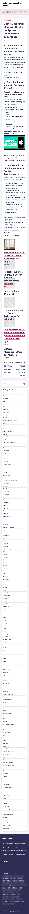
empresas (11, 885)
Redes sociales (6, 716)
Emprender (5, 532)
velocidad (7, 358)
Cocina (5, 456)
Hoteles (5, 598)
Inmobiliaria (6, 612)
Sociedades (6, 770)
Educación (5, 524)
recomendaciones (7, 713)
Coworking (5, 486)
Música (4, 664)
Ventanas (5, 817)
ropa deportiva (6, 896)
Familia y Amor (6, 562)
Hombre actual (6, 595)
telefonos (5, 792)
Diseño (4, 519)
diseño (21, 882)
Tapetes (5, 776)
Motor (4, 653)
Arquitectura (6, 412)
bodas (22, 875)
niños (13, 892)
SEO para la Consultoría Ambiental (11, 847)
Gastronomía (6, 579)
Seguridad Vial (6, 754)
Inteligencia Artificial (8, 614)
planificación (5, 894)
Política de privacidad (7, 866)
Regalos (5, 721)
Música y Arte (6, 666)
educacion (5, 885)
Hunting (5, 601)
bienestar (16, 875)
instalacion (5, 889)
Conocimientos (6, 469)
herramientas (6, 587)
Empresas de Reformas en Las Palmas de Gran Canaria (14, 851)
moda (4, 892)
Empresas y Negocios (8, 549)
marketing (5, 634)
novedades (6, 683)
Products (5, 697)
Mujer (4, 658)
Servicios (5, 759)
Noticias (5, 680)
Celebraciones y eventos (9, 442)
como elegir (20, 878)
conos (4, 880)
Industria (5, 604)
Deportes (5, 510)
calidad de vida (7, 437)
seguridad (5, 749)
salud (12, 896)
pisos (18, 892)
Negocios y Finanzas (8, 675)
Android (5, 404)
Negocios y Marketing (8, 677)
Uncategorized (6, 811)
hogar (9, 887)
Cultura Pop (6, 491)
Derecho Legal (6, 516)
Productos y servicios (8, 694)
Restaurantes (6, 727)
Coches (5, 453)
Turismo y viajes (7, 809)
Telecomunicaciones (8, 787)
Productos (5, 691)
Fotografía (5, 573)
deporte (10, 882)
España (5, 554)
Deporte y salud (7, 508)
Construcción (6, 475)
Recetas (5, 710)
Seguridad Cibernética (8, 751)
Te (3, 779)
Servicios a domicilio (8, 762)
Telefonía (5, 790)
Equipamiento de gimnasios (9, 841)
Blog (4, 426)
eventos (16, 885)
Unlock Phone (5, 903)
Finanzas (5, 565)
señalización (18, 899)
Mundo (4, 661)
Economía (5, 521)
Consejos (5, 472)
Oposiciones (6, 688)
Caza (4, 439)
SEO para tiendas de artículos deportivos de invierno (13, 855)
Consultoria (6, 483)
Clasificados (6, 450)
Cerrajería (5, 445)
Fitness (5, 568)
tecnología (5, 781)
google (5, 584)
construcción (21, 880)
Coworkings (6, 489)
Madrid (4, 631)
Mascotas (5, 642)
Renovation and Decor (8, 724)
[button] (24, 384)
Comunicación (6, 467)
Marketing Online (7, 636)
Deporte (5, 505)
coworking (5, 882)
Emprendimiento (7, 535)
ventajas (12, 903)
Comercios (5, 461)
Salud (4, 738)
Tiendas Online (6, 795)
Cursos (4, 497)
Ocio (4, 686)
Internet (5, 617)
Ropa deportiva (7, 732)
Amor (4, 401)
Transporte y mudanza (8, 801)
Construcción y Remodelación (10, 480)
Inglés (4, 609)
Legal (4, 625)
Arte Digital (6, 415)
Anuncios (5, 406)
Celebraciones (5, 878)
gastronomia (23, 885)
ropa (19, 894)
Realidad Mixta (6, 705)
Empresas (5, 541)
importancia (14, 887)
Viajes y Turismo (7, 825)
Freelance (5, 576)
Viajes (4, 820)
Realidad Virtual (7, 708)
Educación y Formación (8, 527)
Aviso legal (4, 864)
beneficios (10, 875)
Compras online (7, 464)
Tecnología (6, 784)
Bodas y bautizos (7, 431)
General (5, 582)
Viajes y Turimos (7, 822)
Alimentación (6, 398)
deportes (16, 882)
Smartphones (6, 768)
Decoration (6, 502)
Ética (4, 560)
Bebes (4, 423)
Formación (5, 571)
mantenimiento (12, 889)
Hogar (4, 590)
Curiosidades (6, 494)
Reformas (5, 718)
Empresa (5, 538)
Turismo (5, 803)
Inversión (5, 620)
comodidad (13, 878)
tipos (22, 901)
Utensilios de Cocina (8, 814)
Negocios (5, 672)
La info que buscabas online (12, 4)
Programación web (7, 699)
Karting (5, 623)
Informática (6, 606)
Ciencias (5, 448)
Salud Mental (6, 743)
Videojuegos (6, 828)
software (5, 773)
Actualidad (5, 395)
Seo (4, 757)
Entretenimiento (7, 551)
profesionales (13, 894)
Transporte (6, 798)
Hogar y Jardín (6, 593)
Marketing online (7, 639)
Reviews (5, 729)
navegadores (6, 669)
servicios (12, 899)
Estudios (5, 557)
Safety (4, 735)
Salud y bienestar (7, 746)
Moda (4, 647)
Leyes (4, 628)
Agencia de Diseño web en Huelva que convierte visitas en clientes (14, 844)
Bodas (4, 428)
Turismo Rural (6, 806)
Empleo (5, 530)
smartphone (5, 901)
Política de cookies (6, 868)
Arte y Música (6, 417)
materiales (19, 889)
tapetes (11, 901)
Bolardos (5, 434)
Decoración (8, 20)
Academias (6, 393)
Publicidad (5, 702)
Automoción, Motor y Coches (10, 420)
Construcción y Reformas (9, 478)
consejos (9, 880)
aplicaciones (6, 409)
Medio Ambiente (7, 645)
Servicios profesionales (8, 765)
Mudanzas (5, 655)
